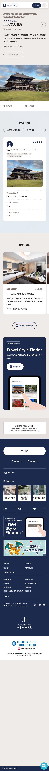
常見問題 (28, 563)
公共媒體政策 (7, 587)
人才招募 (6, 596)
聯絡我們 (6, 568)
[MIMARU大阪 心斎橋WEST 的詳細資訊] (24, 268)
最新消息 (6, 563)
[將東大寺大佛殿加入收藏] (43, 24)
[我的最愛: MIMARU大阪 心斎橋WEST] (41, 279)
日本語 (19, 603)
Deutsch (9, 606)
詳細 (15, 768)
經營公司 (28, 591)
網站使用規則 (7, 580)
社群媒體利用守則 (30, 583)
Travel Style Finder (24, 350)
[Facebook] (39, 605)
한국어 (25, 603)
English (9, 603)
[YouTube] (44, 605)
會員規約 (6, 583)
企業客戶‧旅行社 (9, 572)
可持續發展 (29, 568)
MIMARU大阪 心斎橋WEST (21, 293)
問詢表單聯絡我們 (33, 430)
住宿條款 (28, 587)
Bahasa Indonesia (20, 606)
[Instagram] (35, 605)
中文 (14, 603)
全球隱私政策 (29, 580)
